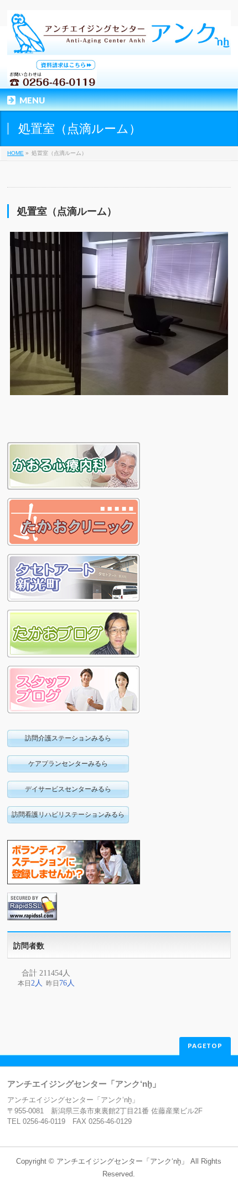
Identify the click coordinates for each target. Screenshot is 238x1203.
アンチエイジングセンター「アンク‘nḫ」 (122, 1161)
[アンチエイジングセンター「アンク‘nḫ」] (119, 42)
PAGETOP (205, 1045)
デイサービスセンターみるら (68, 789)
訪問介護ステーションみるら (68, 738)
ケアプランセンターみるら (68, 764)
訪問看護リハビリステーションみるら (68, 814)
